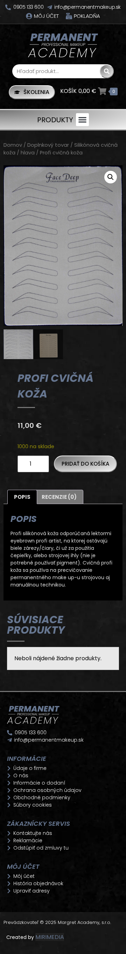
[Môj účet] (29, 16)
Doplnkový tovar (48, 144)
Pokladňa (87, 16)
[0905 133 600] (8, 7)
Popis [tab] (22, 497)
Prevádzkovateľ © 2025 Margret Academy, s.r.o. (58, 922)
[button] (82, 119)
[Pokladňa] (69, 16)
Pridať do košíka (85, 463)
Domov (13, 144)
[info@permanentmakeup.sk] (49, 7)
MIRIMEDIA (49, 937)
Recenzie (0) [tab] (59, 497)
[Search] (107, 71)
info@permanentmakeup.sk (87, 6)
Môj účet (46, 16)
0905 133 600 (28, 6)
